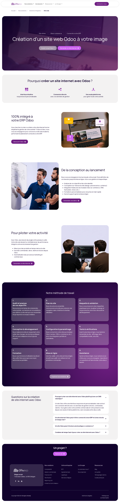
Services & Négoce (66, 478)
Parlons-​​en (59, 454)
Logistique (64, 475)
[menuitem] (29, 4)
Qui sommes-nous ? (83, 469)
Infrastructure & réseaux (51, 483)
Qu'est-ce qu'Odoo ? (47, 48)
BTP (62, 469)
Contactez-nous (102, 4)
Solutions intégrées (35, 10)
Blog (96, 469)
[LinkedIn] (18, 481)
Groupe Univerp (26, 496)
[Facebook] (15, 481)
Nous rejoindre (82, 472)
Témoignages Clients (100, 475)
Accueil (13, 10)
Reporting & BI (48, 480)
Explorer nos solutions (59, 377)
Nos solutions (22, 10)
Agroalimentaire (65, 472)
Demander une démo (70, 201)
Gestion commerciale (50, 472)
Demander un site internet (68, 48)
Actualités (97, 472)
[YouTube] (21, 481)
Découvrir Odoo (18, 142)
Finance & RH (48, 475)
